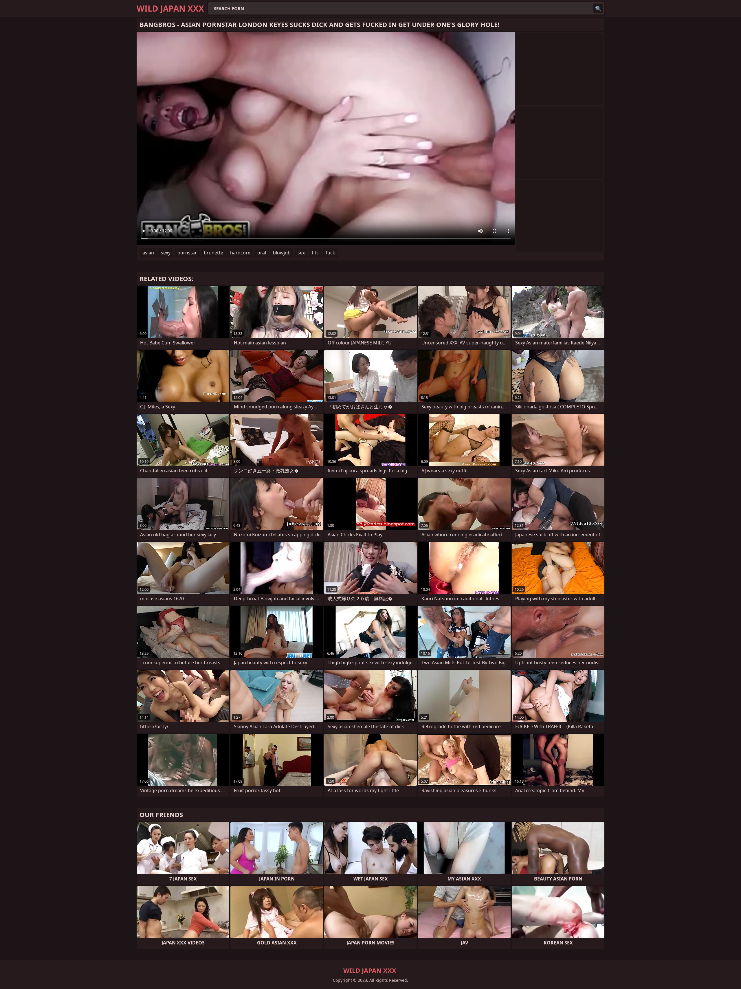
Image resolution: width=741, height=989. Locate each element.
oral (261, 252)
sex (301, 252)
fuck (330, 252)
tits (315, 252)
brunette (213, 252)
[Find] (598, 8)
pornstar (187, 252)
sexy (165, 252)
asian (148, 252)
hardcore (240, 252)
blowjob (282, 252)
